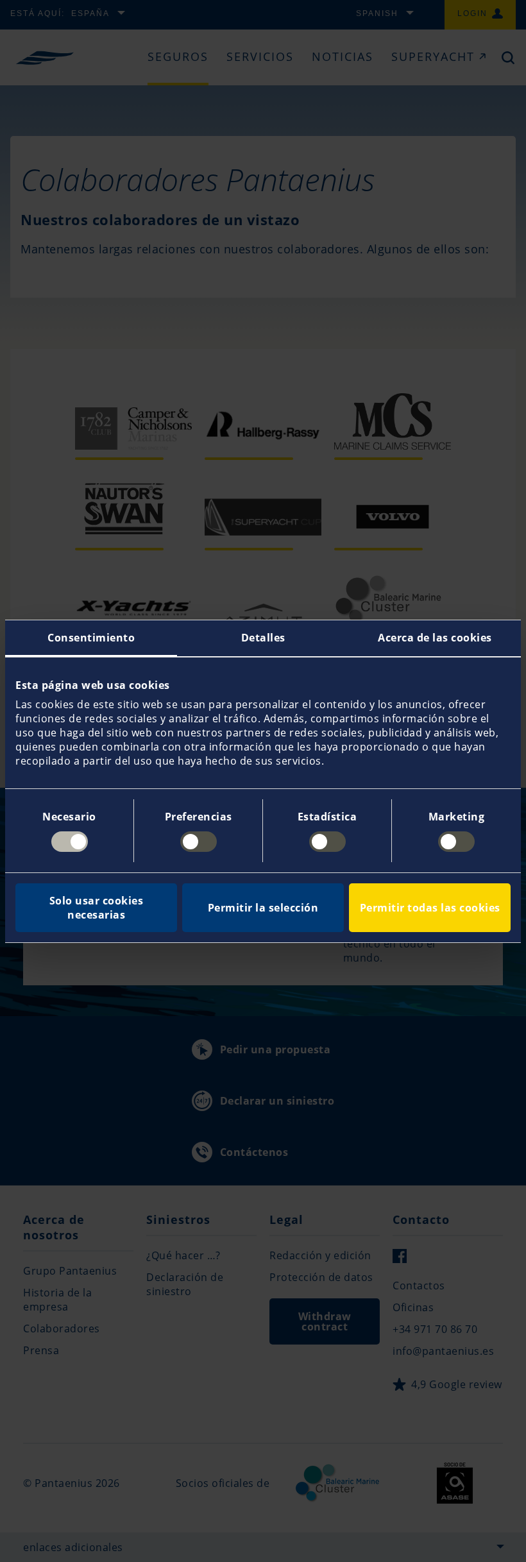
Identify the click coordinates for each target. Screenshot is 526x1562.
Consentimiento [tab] (91, 638)
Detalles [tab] (263, 638)
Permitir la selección (263, 908)
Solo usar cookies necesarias (96, 908)
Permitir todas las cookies (430, 908)
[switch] (198, 841)
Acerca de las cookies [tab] (435, 638)
